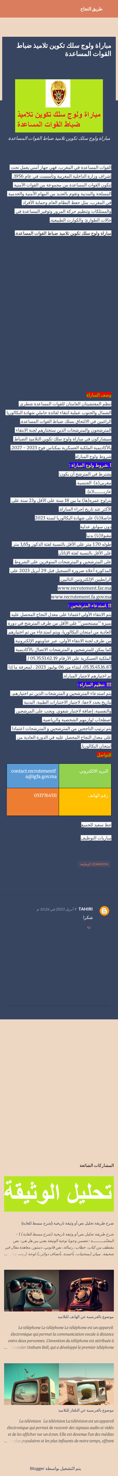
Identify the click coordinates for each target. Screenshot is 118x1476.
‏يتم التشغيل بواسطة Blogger (56, 1468)
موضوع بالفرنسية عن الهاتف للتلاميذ (86, 1316)
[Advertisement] (59, 318)
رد (89, 926)
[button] (108, 66)
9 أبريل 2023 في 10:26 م (56, 909)
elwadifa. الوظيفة (94, 864)
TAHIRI (85, 908)
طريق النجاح (91, 8)
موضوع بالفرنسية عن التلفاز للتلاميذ (86, 1410)
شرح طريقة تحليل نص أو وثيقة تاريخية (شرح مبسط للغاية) (67, 1223)
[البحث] (7, 8)
